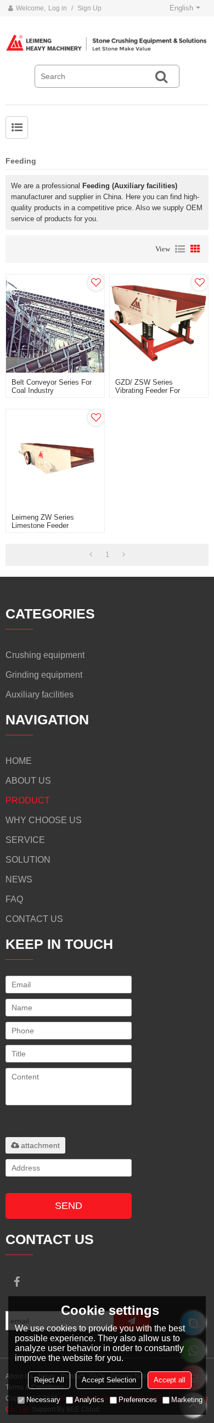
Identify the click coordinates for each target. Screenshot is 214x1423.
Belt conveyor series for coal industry (52, 386)
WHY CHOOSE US (43, 820)
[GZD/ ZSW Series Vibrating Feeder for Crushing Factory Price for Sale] (159, 323)
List (180, 249)
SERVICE (25, 840)
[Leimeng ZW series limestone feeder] (55, 458)
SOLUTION (27, 859)
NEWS (18, 879)
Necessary (43, 1400)
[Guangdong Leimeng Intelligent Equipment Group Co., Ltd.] (107, 43)
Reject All (49, 1380)
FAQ (14, 899)
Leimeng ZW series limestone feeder (43, 521)
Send (68, 1205)
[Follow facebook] (16, 1282)
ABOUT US (28, 780)
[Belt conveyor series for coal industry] (55, 323)
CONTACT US (34, 919)
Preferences (138, 1400)
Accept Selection (109, 1380)
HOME (18, 761)
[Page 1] (91, 555)
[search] (161, 76)
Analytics (89, 1400)
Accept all (169, 1380)
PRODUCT (27, 800)
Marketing (186, 1400)
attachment (40, 1145)
